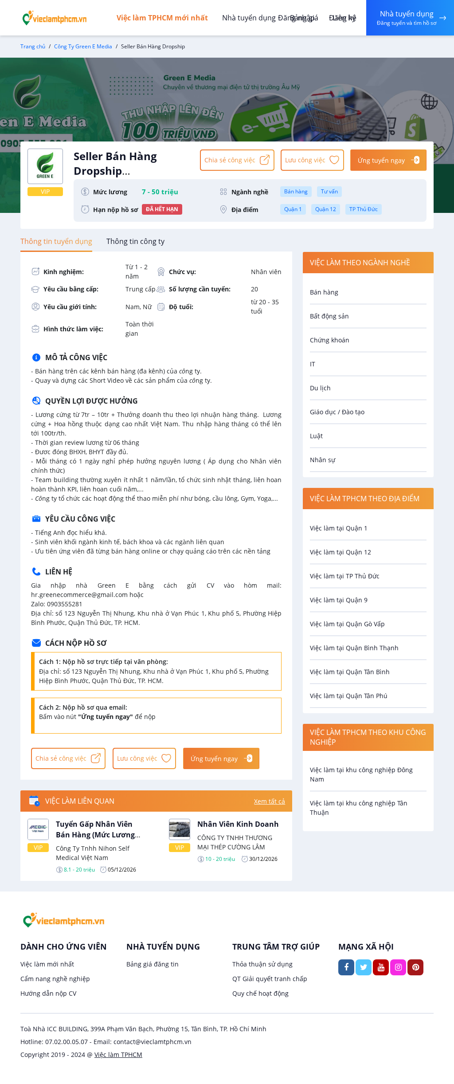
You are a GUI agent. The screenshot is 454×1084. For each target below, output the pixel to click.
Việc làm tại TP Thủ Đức (345, 576)
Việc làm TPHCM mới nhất (162, 18)
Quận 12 (325, 209)
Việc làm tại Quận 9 (339, 600)
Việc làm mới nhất (47, 964)
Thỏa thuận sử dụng (262, 964)
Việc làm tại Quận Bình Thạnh (354, 648)
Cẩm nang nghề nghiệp (55, 978)
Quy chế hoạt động (260, 993)
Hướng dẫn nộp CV (48, 993)
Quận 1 (293, 209)
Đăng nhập (296, 18)
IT (312, 364)
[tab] (56, 241)
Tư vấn (329, 191)
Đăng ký (342, 18)
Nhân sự (322, 460)
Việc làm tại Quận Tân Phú (348, 695)
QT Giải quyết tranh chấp (269, 978)
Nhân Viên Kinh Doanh (238, 824)
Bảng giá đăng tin (152, 964)
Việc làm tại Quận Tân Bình (350, 672)
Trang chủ (32, 46)
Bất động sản (329, 316)
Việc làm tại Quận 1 (339, 528)
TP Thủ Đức (363, 209)
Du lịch (320, 388)
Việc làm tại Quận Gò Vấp (347, 624)
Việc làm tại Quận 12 (340, 552)
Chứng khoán (329, 340)
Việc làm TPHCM (118, 1054)
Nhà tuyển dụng (249, 18)
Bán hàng (296, 191)
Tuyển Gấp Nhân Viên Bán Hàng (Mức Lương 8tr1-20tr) (95, 834)
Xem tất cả (269, 801)
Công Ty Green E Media (83, 46)
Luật (316, 436)
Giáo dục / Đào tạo (337, 412)
